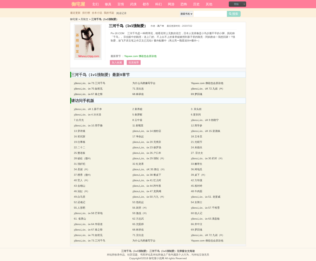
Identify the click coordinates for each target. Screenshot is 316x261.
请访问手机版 (82, 100)
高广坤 (160, 26)
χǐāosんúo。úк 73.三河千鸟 (89, 83)
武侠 (133, 3)
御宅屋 (74, 19)
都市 (146, 3)
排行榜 (86, 12)
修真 (108, 3)
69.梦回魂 (196, 94)
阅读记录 (121, 13)
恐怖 (183, 3)
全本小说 (97, 12)
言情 (120, 3)
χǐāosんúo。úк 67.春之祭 (88, 94)
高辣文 (84, 19)
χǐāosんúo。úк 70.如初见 (88, 88)
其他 (209, 3)
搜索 (234, 14)
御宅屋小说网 (156, 258)
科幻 (158, 3)
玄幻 (95, 3)
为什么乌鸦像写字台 (143, 83)
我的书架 (109, 12)
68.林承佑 (138, 94)
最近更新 (75, 12)
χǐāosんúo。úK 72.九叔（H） (208, 88)
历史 (196, 3)
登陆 (236, 4)
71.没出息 (138, 88)
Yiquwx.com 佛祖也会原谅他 (140, 56)
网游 (171, 3)
